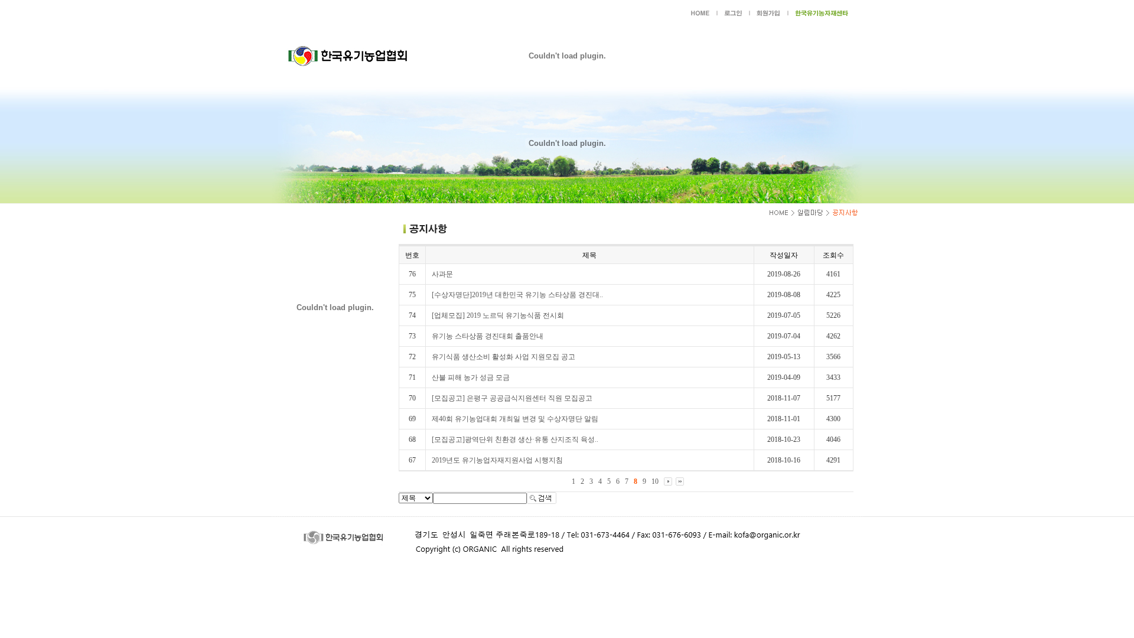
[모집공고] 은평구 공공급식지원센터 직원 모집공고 (512, 398)
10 (655, 481)
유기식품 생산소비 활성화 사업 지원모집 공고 (503, 357)
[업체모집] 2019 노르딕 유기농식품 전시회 (498, 315)
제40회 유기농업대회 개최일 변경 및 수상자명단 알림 (515, 419)
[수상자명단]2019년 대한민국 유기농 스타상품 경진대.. (517, 295)
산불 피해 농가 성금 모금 (471, 377)
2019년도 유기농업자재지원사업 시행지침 (497, 460)
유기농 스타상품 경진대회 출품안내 (487, 336)
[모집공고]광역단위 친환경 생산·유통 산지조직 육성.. (515, 439)
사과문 (442, 274)
